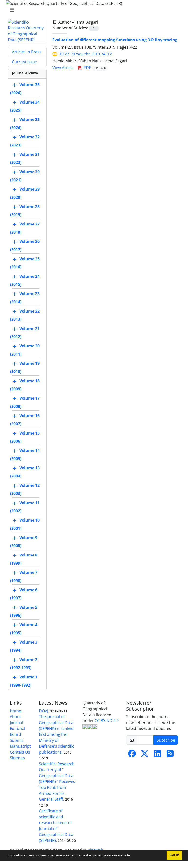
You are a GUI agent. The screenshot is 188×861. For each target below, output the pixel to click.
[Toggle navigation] (92, 9)
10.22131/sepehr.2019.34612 (85, 54)
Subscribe (166, 740)
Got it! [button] (174, 855)
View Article (63, 67)
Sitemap (17, 758)
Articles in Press (26, 51)
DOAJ (43, 711)
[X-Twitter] (145, 755)
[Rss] (170, 755)
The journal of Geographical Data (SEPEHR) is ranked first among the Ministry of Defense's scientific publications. (56, 734)
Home (15, 711)
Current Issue (24, 62)
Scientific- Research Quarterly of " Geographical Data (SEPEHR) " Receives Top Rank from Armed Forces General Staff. (57, 781)
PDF (94, 67)
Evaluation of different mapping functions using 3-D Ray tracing (114, 39)
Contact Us (20, 752)
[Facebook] (132, 755)
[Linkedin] (157, 755)
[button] (132, 856)
